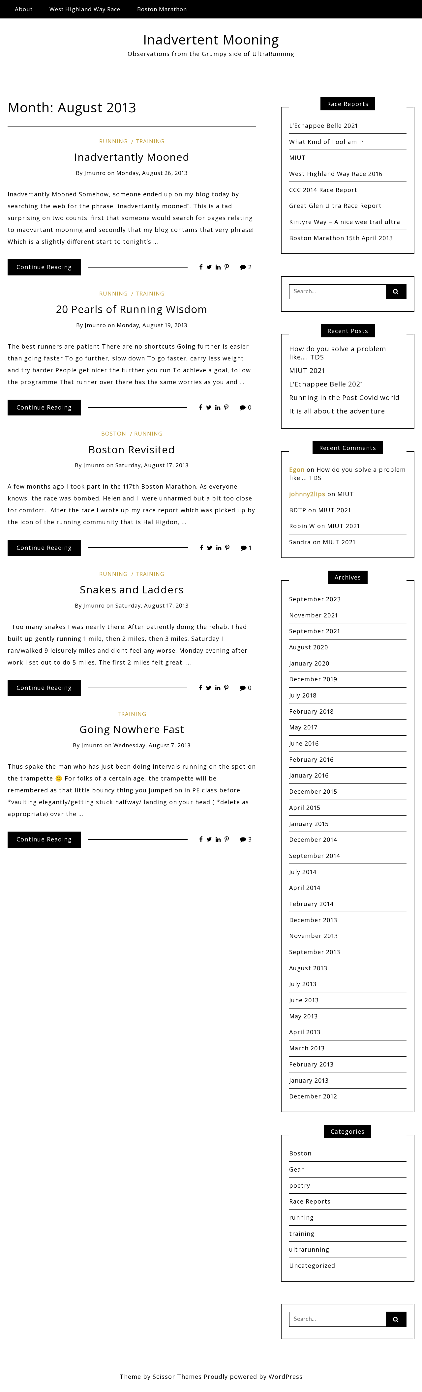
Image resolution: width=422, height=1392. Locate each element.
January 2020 (309, 663)
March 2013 (307, 1048)
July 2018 (303, 695)
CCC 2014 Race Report (323, 190)
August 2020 (308, 647)
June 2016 (304, 743)
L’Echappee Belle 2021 (323, 125)
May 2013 (303, 1016)
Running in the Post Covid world (344, 397)
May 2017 (303, 727)
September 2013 (314, 952)
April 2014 (304, 888)
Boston (113, 433)
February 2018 (311, 711)
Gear (296, 1169)
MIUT (297, 157)
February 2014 (311, 904)
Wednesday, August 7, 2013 (152, 745)
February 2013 (311, 1064)
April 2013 (304, 1032)
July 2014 (302, 872)
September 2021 (314, 631)
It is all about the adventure (337, 411)
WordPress (286, 1376)
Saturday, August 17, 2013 (152, 465)
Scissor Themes (177, 1376)
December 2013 (313, 920)
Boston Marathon (162, 9)
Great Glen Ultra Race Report (335, 206)
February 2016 (311, 759)
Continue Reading (44, 267)
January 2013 (309, 1080)
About (24, 9)
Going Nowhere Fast (131, 729)
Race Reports (310, 1201)
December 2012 (313, 1096)
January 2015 (309, 824)
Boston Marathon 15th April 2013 (341, 238)
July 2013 (302, 984)
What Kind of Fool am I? (326, 142)
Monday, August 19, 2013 (152, 325)
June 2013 (304, 1000)
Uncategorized (312, 1265)
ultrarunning (309, 1249)
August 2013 (308, 968)
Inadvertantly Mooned (132, 157)
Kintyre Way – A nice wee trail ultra (344, 222)
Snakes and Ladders (132, 589)
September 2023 (315, 599)
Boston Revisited (131, 449)
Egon (297, 469)
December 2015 (313, 791)
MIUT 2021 (307, 370)
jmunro (95, 173)
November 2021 (313, 615)
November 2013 (313, 936)
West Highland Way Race (84, 9)
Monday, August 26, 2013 (152, 173)
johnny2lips (307, 494)
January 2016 (309, 775)
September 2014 (314, 856)
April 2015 (304, 807)
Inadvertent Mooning (211, 39)
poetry (299, 1185)
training (150, 141)
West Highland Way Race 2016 (335, 174)
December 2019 (313, 679)
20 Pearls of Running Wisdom (131, 309)
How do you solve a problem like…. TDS (337, 353)
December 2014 (313, 839)
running (113, 141)
